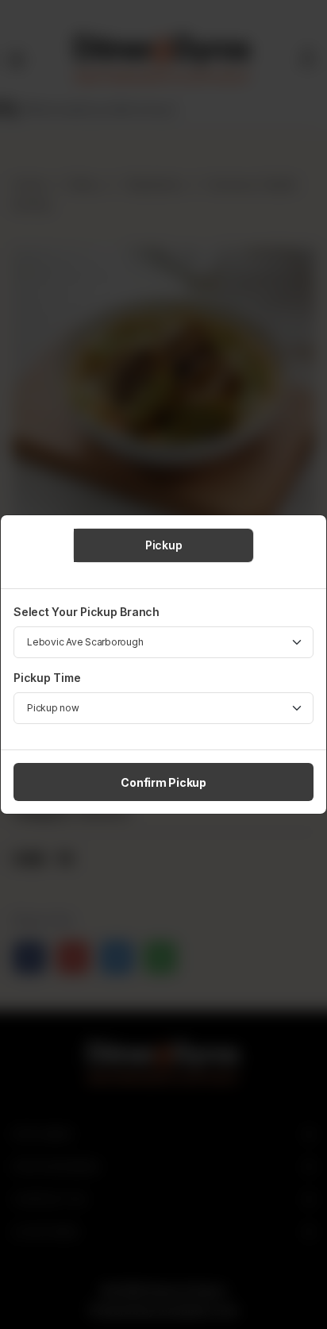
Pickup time (46, 677)
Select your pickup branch (86, 611)
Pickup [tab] (164, 545)
